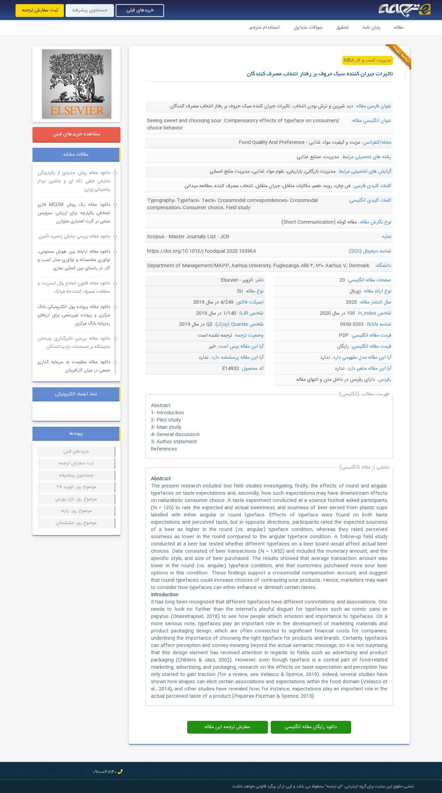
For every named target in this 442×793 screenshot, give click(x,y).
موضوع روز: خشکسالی (76, 523)
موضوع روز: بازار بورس (76, 499)
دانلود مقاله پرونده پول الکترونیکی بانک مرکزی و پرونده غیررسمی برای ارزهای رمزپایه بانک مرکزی (74, 315)
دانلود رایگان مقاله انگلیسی (311, 727)
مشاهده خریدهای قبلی (76, 134)
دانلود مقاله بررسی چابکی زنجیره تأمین (74, 236)
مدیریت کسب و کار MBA (367, 60)
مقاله (398, 27)
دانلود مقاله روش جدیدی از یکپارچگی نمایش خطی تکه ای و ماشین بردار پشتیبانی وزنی (74, 181)
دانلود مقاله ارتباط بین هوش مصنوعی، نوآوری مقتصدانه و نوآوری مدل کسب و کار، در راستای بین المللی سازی (74, 260)
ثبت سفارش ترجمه (40, 10)
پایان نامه (371, 27)
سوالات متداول (308, 27)
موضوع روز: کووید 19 (76, 487)
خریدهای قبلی (140, 10)
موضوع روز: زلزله (76, 511)
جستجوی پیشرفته (89, 10)
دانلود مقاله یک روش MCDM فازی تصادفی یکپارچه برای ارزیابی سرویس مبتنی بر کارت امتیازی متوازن (74, 213)
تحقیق (342, 27)
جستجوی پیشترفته (76, 475)
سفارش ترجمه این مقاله (227, 727)
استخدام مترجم (265, 27)
